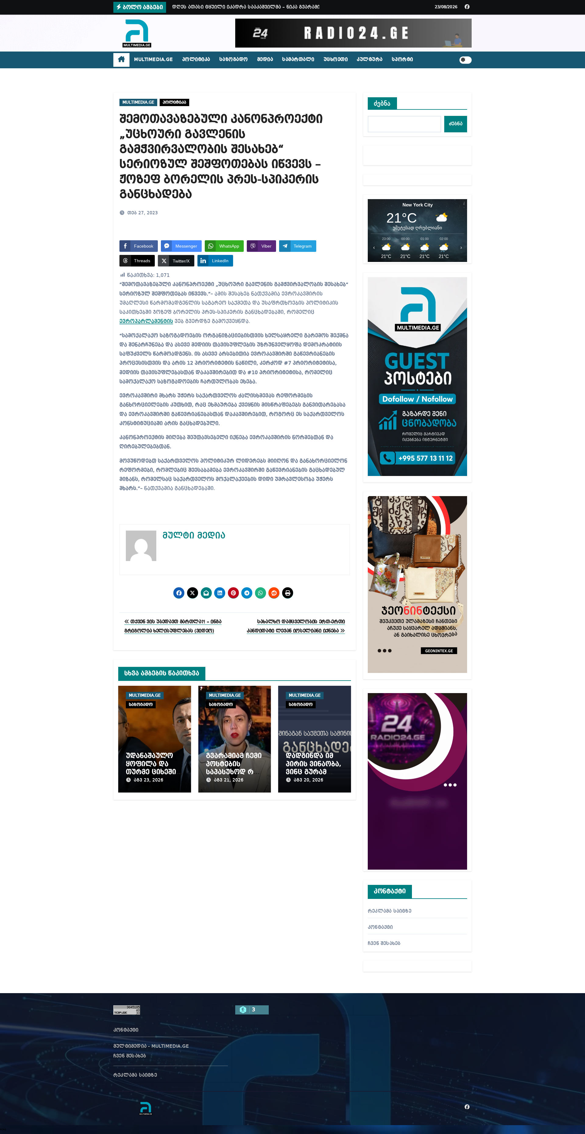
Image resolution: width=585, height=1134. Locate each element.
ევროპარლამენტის (146, 321)
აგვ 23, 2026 (148, 780)
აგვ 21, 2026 (228, 780)
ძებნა (382, 103)
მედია (265, 59)
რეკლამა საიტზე (389, 911)
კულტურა (370, 59)
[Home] (121, 60)
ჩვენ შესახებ (384, 943)
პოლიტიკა (196, 59)
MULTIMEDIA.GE (153, 59)
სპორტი (402, 59)
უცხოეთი (336, 59)
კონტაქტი (380, 927)
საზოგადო (233, 59)
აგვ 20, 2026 (308, 780)
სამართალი (298, 59)
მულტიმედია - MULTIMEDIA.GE (151, 1046)
